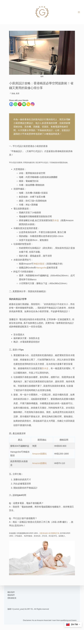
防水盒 (55, 220)
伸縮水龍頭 (38, 263)
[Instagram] (32, 104)
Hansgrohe (41, 267)
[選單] (79, 12)
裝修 (13, 93)
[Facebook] (11, 104)
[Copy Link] (28, 104)
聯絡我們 (11, 595)
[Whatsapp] (15, 104)
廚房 (17, 93)
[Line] (24, 104)
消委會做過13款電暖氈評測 (49, 533)
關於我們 (11, 592)
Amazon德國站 (39, 453)
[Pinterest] (20, 104)
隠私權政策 (12, 598)
